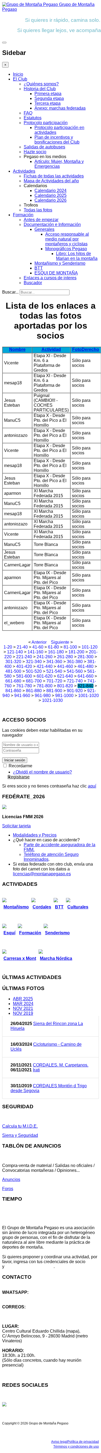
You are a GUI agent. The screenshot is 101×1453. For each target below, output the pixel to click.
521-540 (54, 671)
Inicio (18, 74)
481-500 (13, 671)
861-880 (34, 690)
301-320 (13, 661)
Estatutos (32, 118)
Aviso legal (59, 1442)
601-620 (45, 676)
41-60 (37, 647)
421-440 (45, 666)
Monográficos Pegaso (66, 248)
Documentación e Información (52, 224)
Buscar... (10, 292)
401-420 (24, 666)
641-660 (85, 676)
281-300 (85, 656)
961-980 (43, 695)
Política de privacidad (83, 1442)
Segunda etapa (49, 98)
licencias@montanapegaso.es (42, 874)
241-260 (45, 656)
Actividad (51, 349)
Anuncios (11, 1179)
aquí (92, 786)
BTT (38, 268)
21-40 (22, 647)
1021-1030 (52, 700)
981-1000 (64, 695)
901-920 (75, 690)
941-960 (22, 695)
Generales (44, 229)
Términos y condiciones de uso (76, 1446)
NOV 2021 (23, 1008)
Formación (23, 214)
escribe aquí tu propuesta (29, 1266)
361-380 (75, 661)
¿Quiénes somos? (41, 84)
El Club (20, 79)
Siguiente (60, 642)
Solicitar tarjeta (16, 826)
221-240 (24, 656)
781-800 (45, 686)
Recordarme (20, 766)
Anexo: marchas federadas (60, 108)
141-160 (35, 652)
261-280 (65, 656)
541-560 (75, 671)
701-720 (54, 681)
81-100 (70, 647)
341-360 (54, 661)
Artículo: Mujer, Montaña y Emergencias (59, 164)
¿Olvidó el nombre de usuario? (42, 772)
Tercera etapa (47, 103)
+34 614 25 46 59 (19, 1297)
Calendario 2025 (50, 195)
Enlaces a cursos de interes (50, 278)
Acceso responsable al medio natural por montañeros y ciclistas (67, 239)
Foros (7, 1188)
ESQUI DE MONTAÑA (56, 273)
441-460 (65, 666)
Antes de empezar (41, 219)
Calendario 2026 (50, 200)
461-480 (85, 666)
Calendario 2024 (50, 190)
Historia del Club (40, 88)
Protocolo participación (46, 122)
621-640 (65, 676)
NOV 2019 (23, 1013)
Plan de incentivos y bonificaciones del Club (56, 139)
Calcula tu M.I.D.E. (20, 1126)
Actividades (24, 171)
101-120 (89, 647)
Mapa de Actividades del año (51, 181)
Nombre (17, 349)
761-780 (24, 686)
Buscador (33, 282)
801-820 (65, 686)
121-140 (15, 652)
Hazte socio (35, 151)
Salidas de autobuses (44, 147)
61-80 (53, 647)
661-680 (13, 681)
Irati (36, 1070)
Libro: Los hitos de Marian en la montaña (76, 256)
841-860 (13, 690)
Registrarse (19, 777)
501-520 (34, 671)
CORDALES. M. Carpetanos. (60, 1065)
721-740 (75, 681)
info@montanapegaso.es (26, 1311)
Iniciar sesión (14, 760)
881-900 (54, 690)
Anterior (39, 642)
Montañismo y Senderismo (59, 263)
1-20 (8, 647)
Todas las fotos (38, 210)
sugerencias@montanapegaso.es (34, 1316)
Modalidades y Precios (35, 835)
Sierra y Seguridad (20, 1135)
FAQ (28, 113)
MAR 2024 (23, 1003)
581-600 (24, 676)
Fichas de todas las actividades (54, 176)
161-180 (56, 652)
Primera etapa (47, 93)
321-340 (34, 661)
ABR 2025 (23, 998)
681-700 (34, 681)
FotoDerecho (85, 349)
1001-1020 (88, 695)
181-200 (76, 652)
